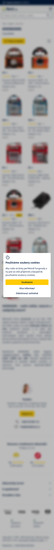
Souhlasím (27, 282)
